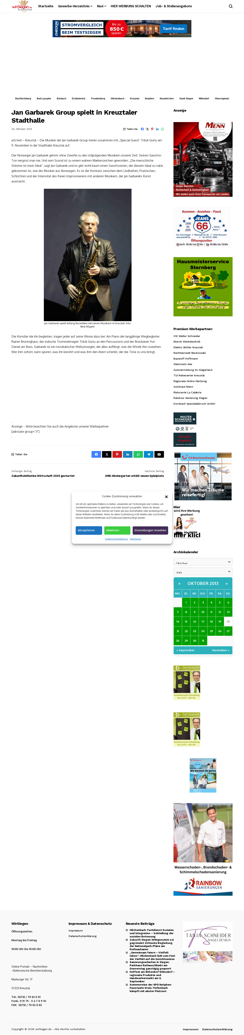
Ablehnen (112, 530)
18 (211, 621)
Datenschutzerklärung (116, 538)
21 (178, 631)
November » (221, 650)
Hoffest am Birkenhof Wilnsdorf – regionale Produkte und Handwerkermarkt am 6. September (152, 976)
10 (202, 612)
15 (186, 621)
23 (194, 631)
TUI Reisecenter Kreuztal (189, 375)
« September (186, 650)
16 (194, 621)
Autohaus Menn (183, 386)
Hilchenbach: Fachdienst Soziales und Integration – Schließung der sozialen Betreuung (152, 933)
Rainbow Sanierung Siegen (190, 397)
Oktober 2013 (203, 583)
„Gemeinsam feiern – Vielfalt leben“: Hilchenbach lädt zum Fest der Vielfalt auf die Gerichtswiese (152, 955)
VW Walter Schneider (186, 336)
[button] (166, 496)
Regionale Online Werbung (190, 381)
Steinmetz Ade (182, 364)
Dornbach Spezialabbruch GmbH (194, 403)
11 (211, 612)
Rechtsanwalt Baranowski (189, 352)
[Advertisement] (122, 66)
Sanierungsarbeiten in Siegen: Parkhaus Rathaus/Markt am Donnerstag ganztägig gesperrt (150, 965)
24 (203, 631)
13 (228, 612)
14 (177, 621)
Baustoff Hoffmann (185, 358)
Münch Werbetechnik (186, 341)
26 (219, 631)
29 (186, 640)
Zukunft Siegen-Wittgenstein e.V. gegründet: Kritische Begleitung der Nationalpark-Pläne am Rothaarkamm (152, 944)
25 (211, 631)
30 (194, 640)
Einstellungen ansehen (150, 530)
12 (220, 612)
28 (177, 640)
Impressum (135, 538)
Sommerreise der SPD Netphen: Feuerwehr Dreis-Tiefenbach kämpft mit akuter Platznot (151, 988)
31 (203, 640)
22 (186, 631)
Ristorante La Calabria (187, 392)
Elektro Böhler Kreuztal (188, 347)
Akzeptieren (86, 530)
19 (219, 621)
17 (203, 621)
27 (228, 631)
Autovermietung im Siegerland (192, 369)
